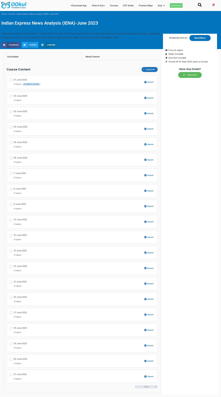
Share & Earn (98, 5)
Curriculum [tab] (12, 56)
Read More (200, 38)
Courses (114, 5)
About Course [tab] (92, 56)
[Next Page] (156, 387)
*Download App (79, 5)
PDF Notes (128, 5)
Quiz (160, 5)
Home (4, 14)
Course (11, 14)
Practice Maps (146, 5)
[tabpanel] (82, 226)
